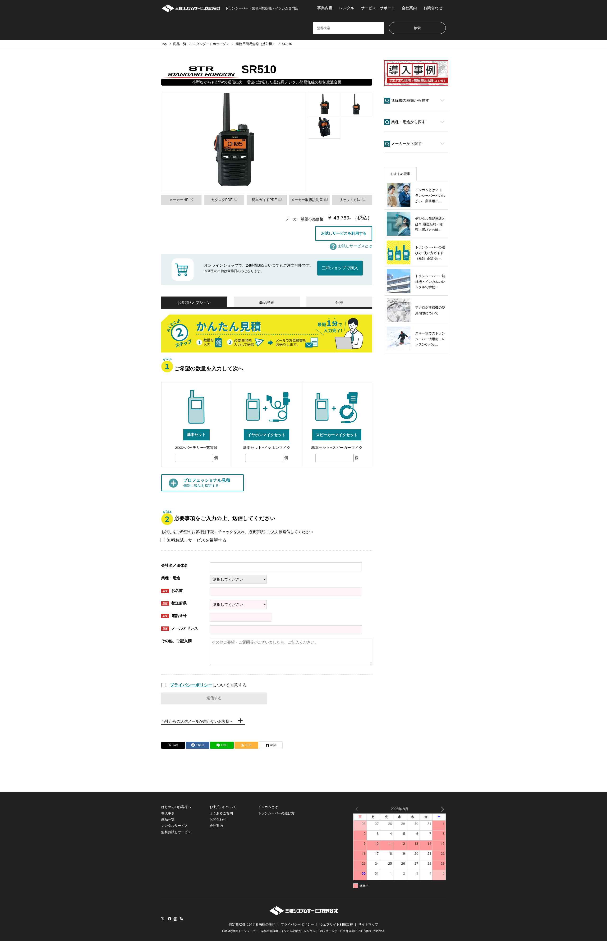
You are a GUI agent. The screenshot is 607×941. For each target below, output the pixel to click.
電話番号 (174, 616)
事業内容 (324, 8)
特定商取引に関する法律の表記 (252, 924)
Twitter (163, 918)
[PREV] (357, 809)
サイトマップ (368, 924)
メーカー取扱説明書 (307, 200)
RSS (181, 918)
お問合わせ (432, 8)
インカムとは (268, 807)
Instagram (175, 918)
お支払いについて (223, 807)
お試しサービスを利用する (344, 233)
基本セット (196, 435)
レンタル (346, 8)
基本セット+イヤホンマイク (266, 448)
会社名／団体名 (174, 565)
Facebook (169, 918)
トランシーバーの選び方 (276, 813)
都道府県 (174, 603)
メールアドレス (180, 628)
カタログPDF (221, 200)
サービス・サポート (378, 8)
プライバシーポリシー (191, 685)
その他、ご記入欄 (176, 641)
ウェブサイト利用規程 (336, 924)
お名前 (172, 591)
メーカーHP (179, 200)
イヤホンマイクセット (266, 435)
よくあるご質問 (221, 813)
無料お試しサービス (176, 832)
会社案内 (409, 8)
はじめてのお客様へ (176, 807)
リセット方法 (349, 200)
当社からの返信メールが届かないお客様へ (197, 721)
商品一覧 (168, 819)
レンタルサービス (174, 825)
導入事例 (168, 813)
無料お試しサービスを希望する (196, 540)
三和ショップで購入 (340, 268)
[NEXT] (441, 809)
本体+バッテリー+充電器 (196, 448)
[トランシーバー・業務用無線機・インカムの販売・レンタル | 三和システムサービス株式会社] (303, 914)
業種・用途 (170, 578)
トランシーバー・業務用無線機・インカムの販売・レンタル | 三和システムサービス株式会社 (297, 931)
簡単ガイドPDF (264, 200)
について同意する (208, 685)
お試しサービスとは (355, 246)
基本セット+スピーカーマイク (337, 448)
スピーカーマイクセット (337, 435)
